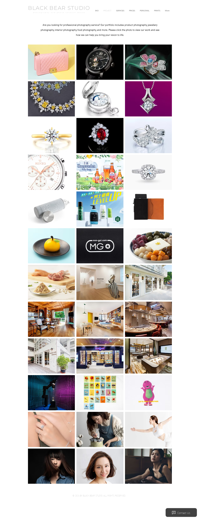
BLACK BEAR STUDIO (59, 8)
